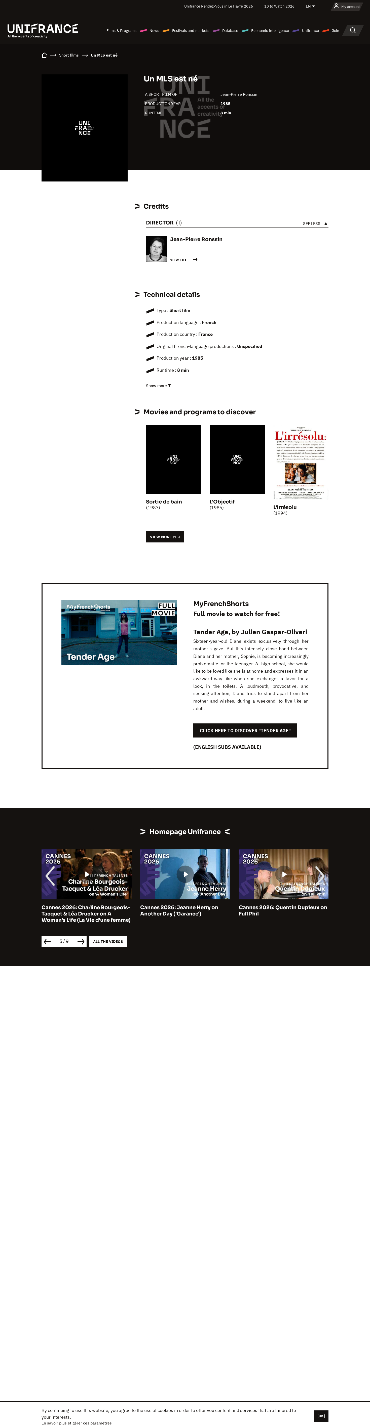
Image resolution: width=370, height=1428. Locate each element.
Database (230, 30)
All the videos (108, 941)
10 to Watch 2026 (279, 6)
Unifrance (310, 30)
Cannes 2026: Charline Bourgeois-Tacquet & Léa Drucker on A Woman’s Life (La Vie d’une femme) (86, 913)
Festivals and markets (190, 30)
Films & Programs (121, 30)
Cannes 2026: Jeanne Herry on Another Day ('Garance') (179, 910)
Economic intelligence (270, 30)
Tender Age (210, 631)
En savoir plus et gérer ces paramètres (77, 1422)
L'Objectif (222, 502)
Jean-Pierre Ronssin (238, 94)
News (154, 30)
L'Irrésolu (285, 507)
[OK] (321, 1416)
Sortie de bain (164, 502)
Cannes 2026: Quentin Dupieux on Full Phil (283, 910)
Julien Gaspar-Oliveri (274, 631)
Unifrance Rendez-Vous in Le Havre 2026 (218, 6)
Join (335, 30)
